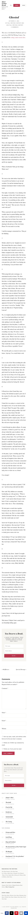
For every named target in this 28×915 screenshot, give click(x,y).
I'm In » (14, 655)
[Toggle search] (11, 5)
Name (4, 712)
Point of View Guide (6, 875)
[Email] (21, 913)
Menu (23, 5)
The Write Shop (14, 871)
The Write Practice (6, 871)
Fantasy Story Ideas (18, 897)
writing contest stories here (17, 37)
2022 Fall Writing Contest (14, 25)
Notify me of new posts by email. (13, 749)
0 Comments (15, 27)
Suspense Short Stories (7, 885)
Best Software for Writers (17, 875)
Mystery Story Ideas (14, 895)
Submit (17, 5)
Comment (5, 688)
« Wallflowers (5, 669)
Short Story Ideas (5, 895)
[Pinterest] (16, 913)
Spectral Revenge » (21, 669)
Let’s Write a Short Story (7, 873)
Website (4, 728)
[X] (12, 913)
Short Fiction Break (4, 3)
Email (4, 720)
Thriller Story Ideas (9, 897)
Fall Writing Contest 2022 (15, 23)
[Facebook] (7, 913)
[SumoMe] (26, 913)
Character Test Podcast (18, 873)
